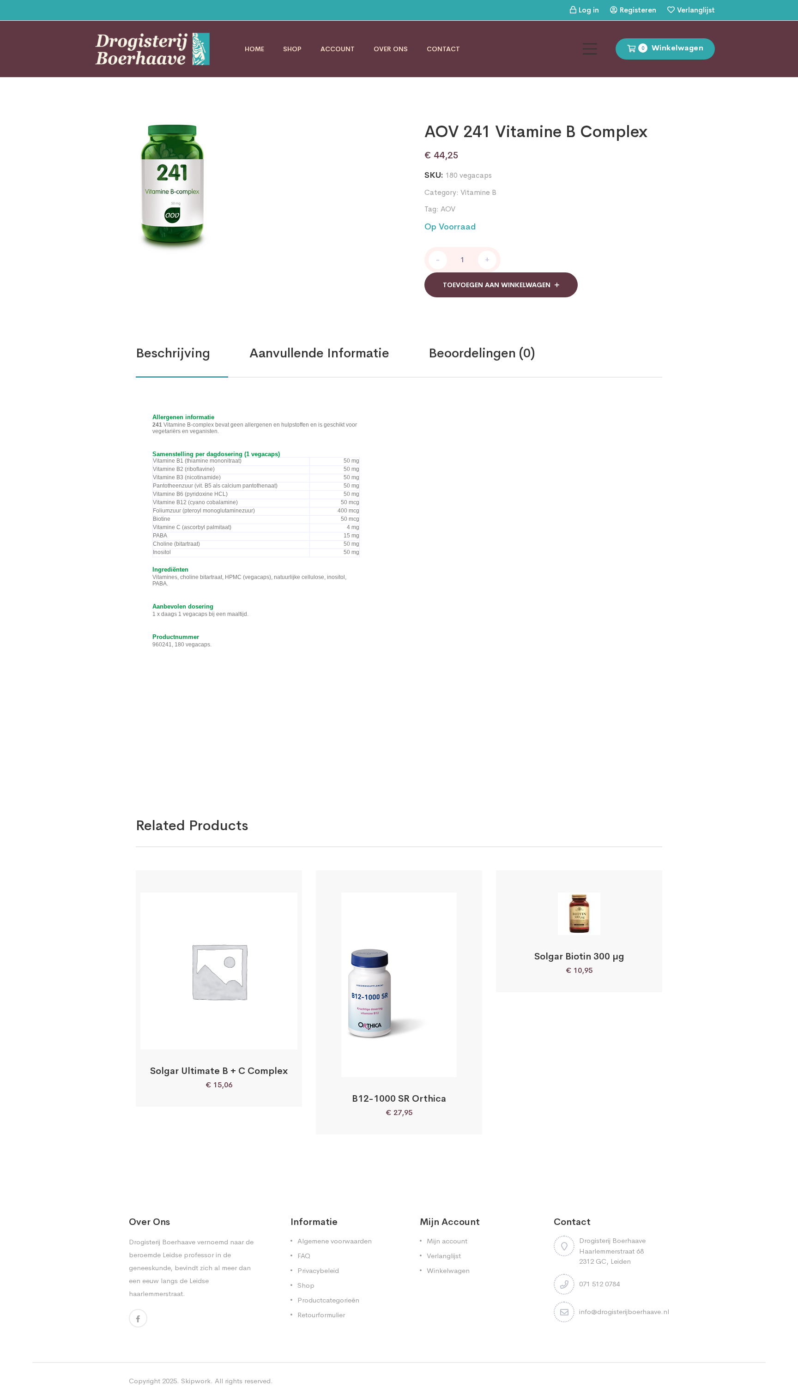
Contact (443, 49)
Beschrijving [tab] (173, 353)
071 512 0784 (599, 1283)
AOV (448, 209)
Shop (292, 49)
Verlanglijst (696, 10)
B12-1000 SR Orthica (399, 1098)
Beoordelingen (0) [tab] (482, 353)
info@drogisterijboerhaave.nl (624, 1311)
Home (254, 49)
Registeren (638, 10)
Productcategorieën (328, 1300)
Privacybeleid (318, 1270)
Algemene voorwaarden (334, 1240)
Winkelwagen (448, 1270)
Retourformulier (321, 1314)
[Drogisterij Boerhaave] (152, 48)
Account (337, 49)
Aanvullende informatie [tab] (319, 353)
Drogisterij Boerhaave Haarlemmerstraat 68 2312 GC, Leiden (612, 1251)
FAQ (303, 1255)
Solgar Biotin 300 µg (579, 956)
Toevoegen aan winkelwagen (496, 285)
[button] (194, 1039)
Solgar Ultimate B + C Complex (219, 1071)
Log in (589, 10)
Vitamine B (478, 192)
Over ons (391, 49)
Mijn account (447, 1240)
